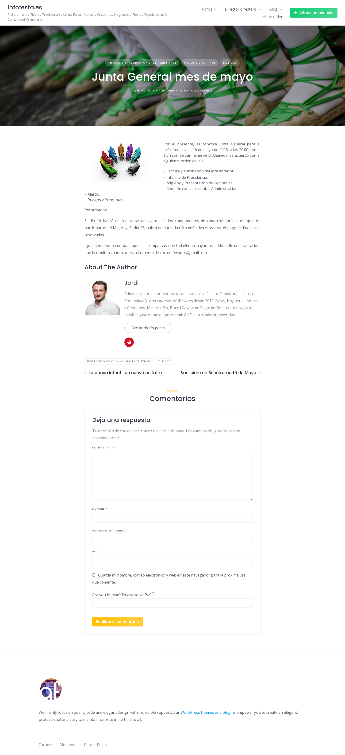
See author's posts (148, 327)
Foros (207, 9)
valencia (164, 361)
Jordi (131, 283)
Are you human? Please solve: (118, 594)
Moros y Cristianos (200, 62)
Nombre (99, 508)
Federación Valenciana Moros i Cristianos (142, 62)
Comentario (103, 447)
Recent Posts (95, 744)
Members (68, 744)
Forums (45, 744)
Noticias (230, 62)
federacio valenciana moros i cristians (119, 361)
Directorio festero (241, 9)
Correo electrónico (110, 530)
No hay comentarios (195, 90)
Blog (273, 9)
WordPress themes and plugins (208, 712)
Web (95, 552)
